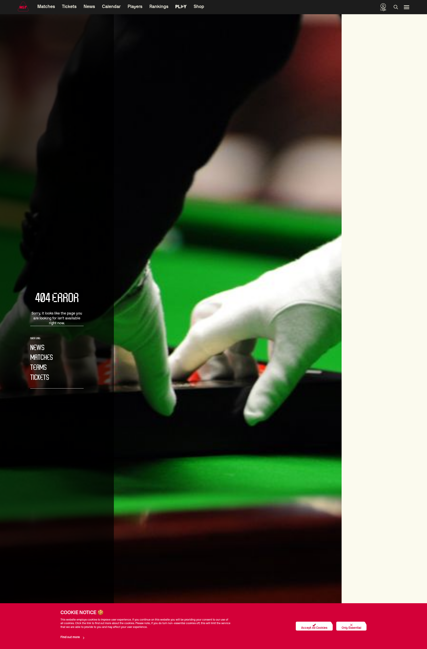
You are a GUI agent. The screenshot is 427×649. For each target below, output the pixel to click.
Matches (46, 6)
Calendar (111, 6)
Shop (199, 6)
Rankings (158, 6)
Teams (38, 368)
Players (135, 6)
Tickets (69, 6)
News (89, 6)
